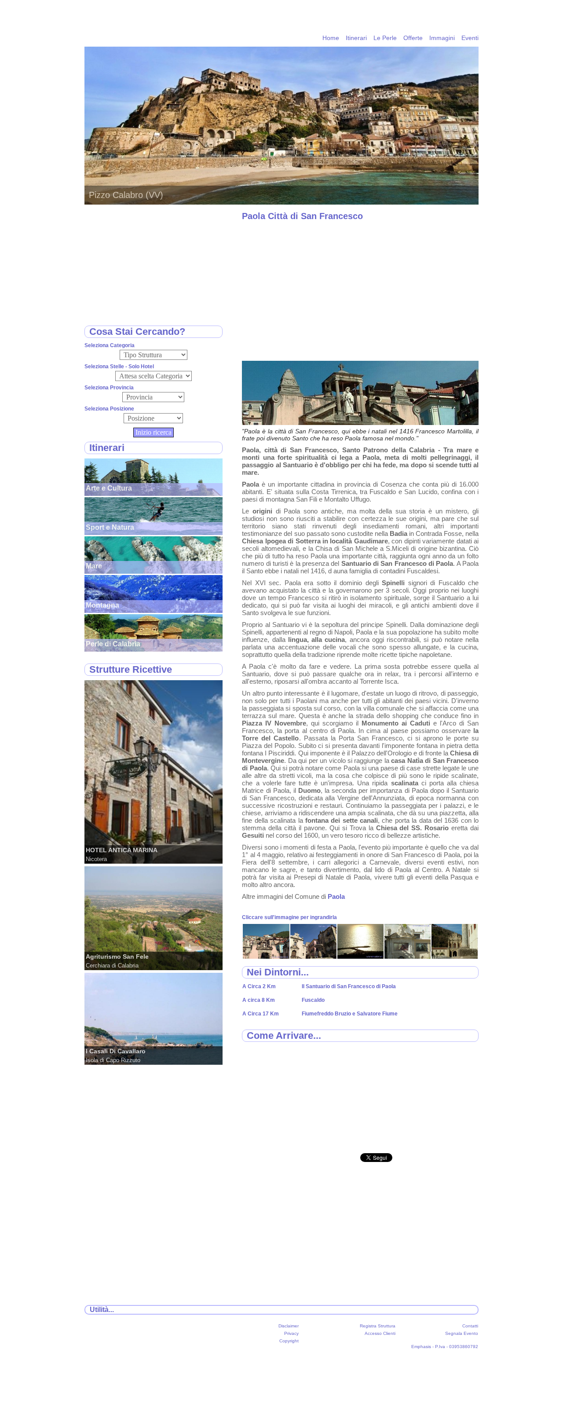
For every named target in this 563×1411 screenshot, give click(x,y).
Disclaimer (288, 1325)
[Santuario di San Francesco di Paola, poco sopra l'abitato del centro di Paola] (454, 956)
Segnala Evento (461, 1333)
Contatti (470, 1325)
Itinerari (356, 37)
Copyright (289, 1340)
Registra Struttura (377, 1325)
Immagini (442, 37)
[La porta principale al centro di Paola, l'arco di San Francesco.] (266, 956)
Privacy (291, 1333)
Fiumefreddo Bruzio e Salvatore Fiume (350, 1014)
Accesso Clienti (380, 1333)
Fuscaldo (313, 1000)
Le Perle (385, 37)
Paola (336, 896)
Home (330, 37)
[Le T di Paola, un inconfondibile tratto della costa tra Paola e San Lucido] (360, 956)
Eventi (470, 37)
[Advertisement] (360, 290)
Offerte (413, 37)
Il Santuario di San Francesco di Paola (349, 986)
